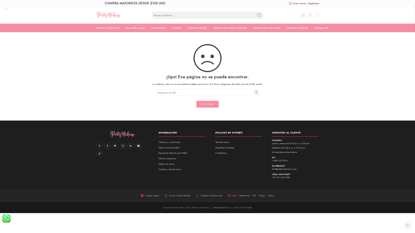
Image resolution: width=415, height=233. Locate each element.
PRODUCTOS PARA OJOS (266, 28)
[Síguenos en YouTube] (138, 146)
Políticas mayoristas (167, 158)
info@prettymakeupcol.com (284, 169)
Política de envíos (166, 164)
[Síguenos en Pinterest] (115, 146)
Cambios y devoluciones (170, 169)
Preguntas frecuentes (224, 147)
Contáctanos (221, 153)
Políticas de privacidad (169, 147)
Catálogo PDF (321, 28)
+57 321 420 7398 (281, 177)
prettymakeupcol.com (222, 207)
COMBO (176, 28)
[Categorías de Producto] (303, 15)
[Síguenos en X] (99, 146)
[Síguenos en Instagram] (123, 146)
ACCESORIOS (158, 28)
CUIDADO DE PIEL (197, 28)
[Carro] (310, 15)
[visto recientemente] (407, 225)
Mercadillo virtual (135, 28)
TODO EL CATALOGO (107, 28)
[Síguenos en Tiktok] (99, 153)
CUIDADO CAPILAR (297, 28)
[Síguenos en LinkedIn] (131, 146)
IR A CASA (207, 104)
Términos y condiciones (169, 142)
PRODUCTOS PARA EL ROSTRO (230, 28)
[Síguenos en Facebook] (107, 146)
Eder (250, 207)
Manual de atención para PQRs (173, 153)
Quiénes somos (222, 142)
